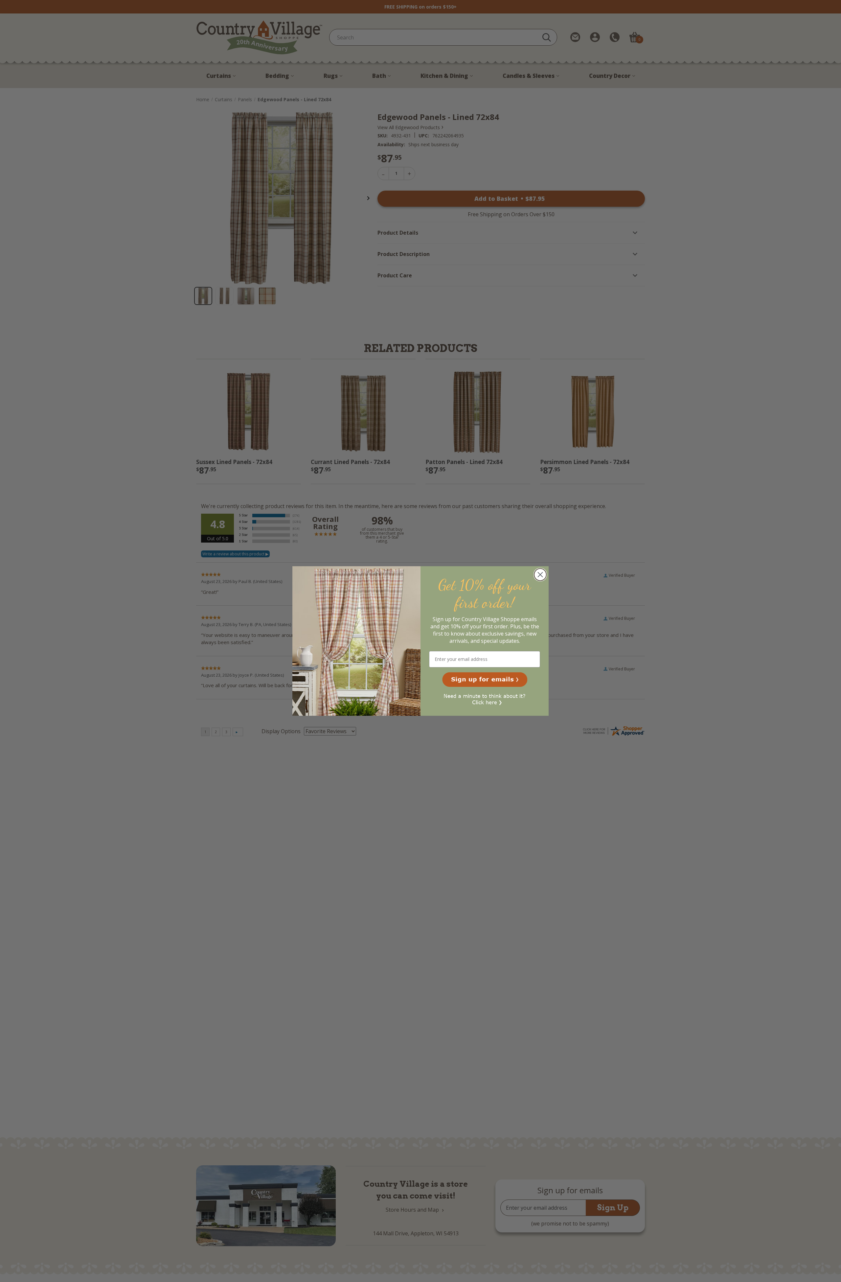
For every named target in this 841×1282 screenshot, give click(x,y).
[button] (484, 679)
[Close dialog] (540, 574)
